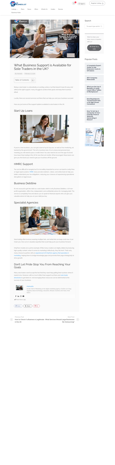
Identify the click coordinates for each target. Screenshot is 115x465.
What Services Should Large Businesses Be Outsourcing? (59, 319)
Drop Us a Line (95, 48)
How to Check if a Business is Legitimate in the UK (29, 319)
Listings (14, 9)
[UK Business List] (18, 4)
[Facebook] (16, 296)
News (29, 9)
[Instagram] (21, 296)
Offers (36, 9)
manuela (19, 73)
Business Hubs (16, 12)
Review (60, 9)
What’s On (44, 9)
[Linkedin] (18, 296)
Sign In (82, 4)
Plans (22, 9)
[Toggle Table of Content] (32, 80)
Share (18, 306)
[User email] (23, 296)
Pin (37, 306)
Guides (53, 9)
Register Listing (96, 3)
